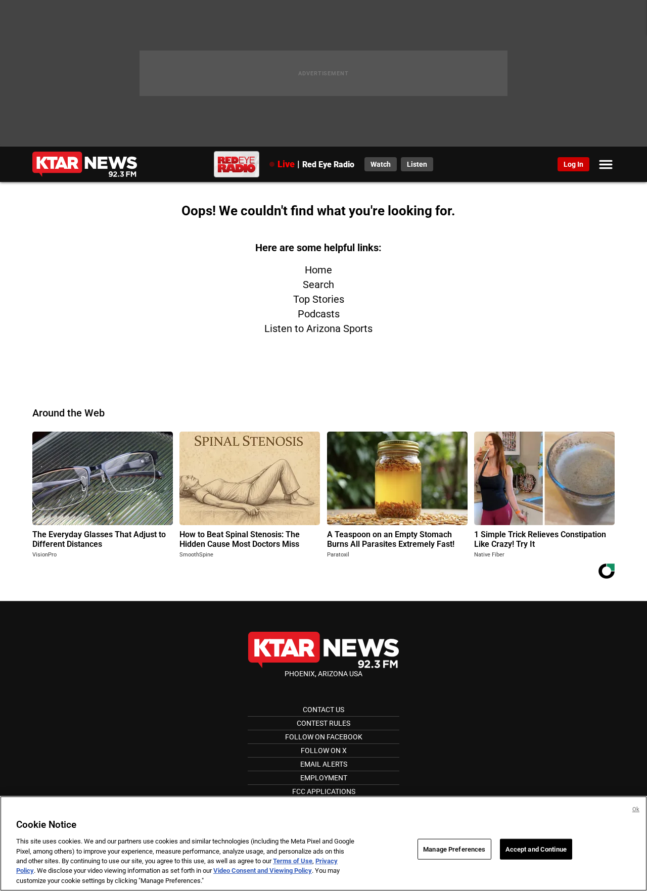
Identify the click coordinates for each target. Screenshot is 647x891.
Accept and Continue (536, 849)
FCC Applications (323, 791)
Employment (323, 778)
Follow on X (324, 750)
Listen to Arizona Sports (318, 328)
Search (318, 284)
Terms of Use (292, 861)
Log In (573, 164)
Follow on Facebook (323, 737)
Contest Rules (323, 723)
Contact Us (323, 710)
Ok (635, 809)
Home (318, 270)
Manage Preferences (454, 849)
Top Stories (318, 299)
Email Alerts (323, 764)
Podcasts (319, 314)
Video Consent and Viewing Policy (262, 871)
